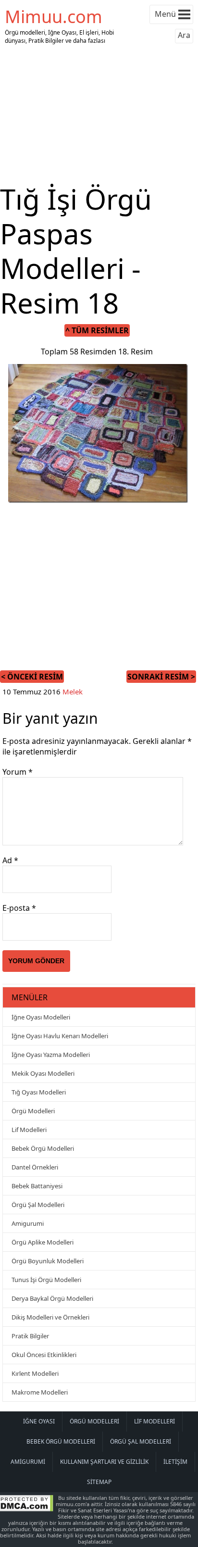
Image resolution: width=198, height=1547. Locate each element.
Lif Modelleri (29, 1129)
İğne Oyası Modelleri (41, 1017)
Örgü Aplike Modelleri (43, 1242)
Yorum (17, 772)
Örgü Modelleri (33, 1111)
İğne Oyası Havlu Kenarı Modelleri (60, 1035)
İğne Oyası (39, 1421)
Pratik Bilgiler (30, 1336)
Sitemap (99, 1482)
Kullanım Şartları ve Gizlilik (104, 1462)
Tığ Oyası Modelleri (39, 1092)
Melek (72, 691)
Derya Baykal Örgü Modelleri (52, 1298)
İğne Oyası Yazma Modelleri (51, 1054)
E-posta (19, 908)
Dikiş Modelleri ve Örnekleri (50, 1317)
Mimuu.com (53, 16)
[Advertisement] (99, 114)
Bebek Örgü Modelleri (43, 1148)
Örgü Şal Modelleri (38, 1204)
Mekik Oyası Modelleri (43, 1073)
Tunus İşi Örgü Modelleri (46, 1279)
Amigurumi (28, 1223)
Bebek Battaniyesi (37, 1186)
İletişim (175, 1462)
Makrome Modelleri (40, 1392)
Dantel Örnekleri (35, 1167)
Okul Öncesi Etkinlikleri (44, 1354)
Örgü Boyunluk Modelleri (48, 1261)
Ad (10, 860)
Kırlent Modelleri (35, 1373)
